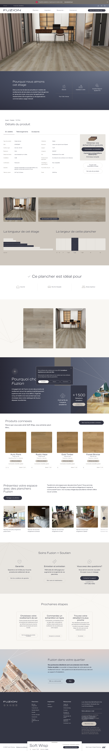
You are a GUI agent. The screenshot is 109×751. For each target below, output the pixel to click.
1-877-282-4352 (89, 583)
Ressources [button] (60, 10)
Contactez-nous (67, 723)
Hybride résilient (35, 710)
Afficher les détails (15, 461)
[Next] (104, 518)
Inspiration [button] (47, 10)
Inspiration (51, 701)
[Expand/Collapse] (54, 742)
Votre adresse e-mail (88, 711)
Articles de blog (67, 707)
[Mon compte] (98, 6)
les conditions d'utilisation (88, 718)
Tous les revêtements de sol (35, 720)
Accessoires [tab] (35, 132)
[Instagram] (16, 705)
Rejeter (54, 381)
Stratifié (33, 712)
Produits (12, 120)
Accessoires (34, 716)
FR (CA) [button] (5, 5)
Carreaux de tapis (36, 714)
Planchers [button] (35, 10)
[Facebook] (4, 705)
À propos (65, 710)
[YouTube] (10, 705)
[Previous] (7, 518)
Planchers (35, 701)
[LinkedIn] (13, 705)
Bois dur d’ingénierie (34, 705)
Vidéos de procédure (65, 705)
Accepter (43, 381)
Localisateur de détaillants (66, 720)
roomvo (49, 704)
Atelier (53, 141)
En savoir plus (69, 2)
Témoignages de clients (67, 717)
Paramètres (65, 381)
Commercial (73, 10)
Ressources (67, 701)
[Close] (107, 2)
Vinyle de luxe (35, 707)
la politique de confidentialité (88, 716)
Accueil (7, 120)
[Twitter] (7, 705)
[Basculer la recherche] (105, 6)
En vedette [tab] (9, 132)
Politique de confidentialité (22, 747)
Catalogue (50, 706)
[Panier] (101, 6)
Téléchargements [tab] (22, 132)
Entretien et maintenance (66, 713)
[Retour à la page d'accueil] (12, 10)
